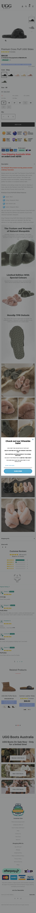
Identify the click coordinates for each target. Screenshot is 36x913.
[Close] (33, 439)
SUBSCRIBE (18, 471)
